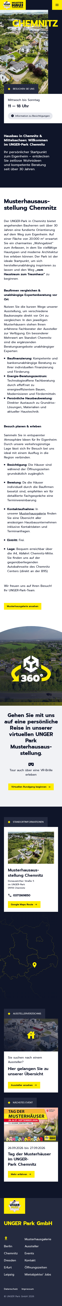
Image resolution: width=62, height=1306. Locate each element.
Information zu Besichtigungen (30, 116)
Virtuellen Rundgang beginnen (28, 787)
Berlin (8, 1246)
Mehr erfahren (19, 1174)
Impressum (28, 1289)
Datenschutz (11, 1289)
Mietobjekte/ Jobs (38, 1274)
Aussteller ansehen (22, 1085)
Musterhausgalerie (38, 1239)
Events (29, 1253)
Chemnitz (11, 1253)
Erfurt (8, 1267)
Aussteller (32, 1246)
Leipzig (9, 1274)
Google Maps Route (22, 904)
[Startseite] (13, 5)
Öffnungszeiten (36, 1267)
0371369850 (19, 895)
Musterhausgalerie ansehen (22, 606)
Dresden (10, 1260)
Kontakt (30, 1260)
